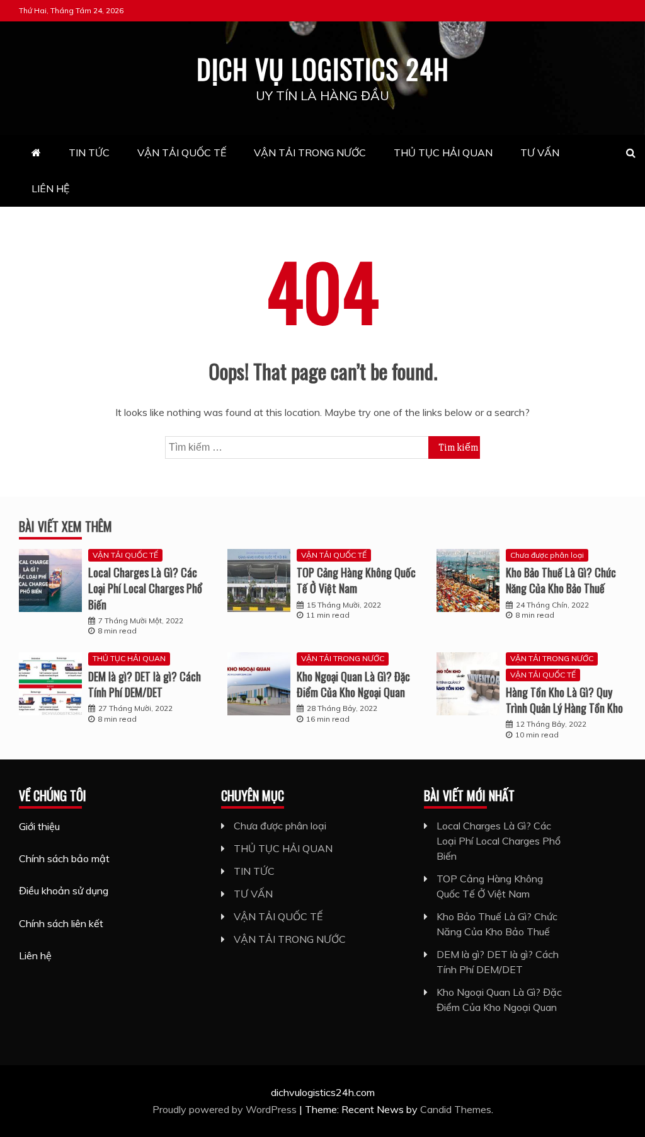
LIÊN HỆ (50, 188)
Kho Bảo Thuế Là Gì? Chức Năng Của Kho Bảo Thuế (561, 580)
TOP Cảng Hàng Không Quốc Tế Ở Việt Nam (356, 580)
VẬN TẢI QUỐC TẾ (181, 152)
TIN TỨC (89, 152)
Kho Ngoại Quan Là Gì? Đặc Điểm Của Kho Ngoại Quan (353, 684)
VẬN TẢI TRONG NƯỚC (310, 152)
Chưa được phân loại (547, 555)
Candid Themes (455, 1109)
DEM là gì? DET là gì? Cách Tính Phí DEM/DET (144, 684)
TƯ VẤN (539, 152)
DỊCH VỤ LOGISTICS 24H (323, 68)
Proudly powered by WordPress (225, 1109)
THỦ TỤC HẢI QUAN (443, 152)
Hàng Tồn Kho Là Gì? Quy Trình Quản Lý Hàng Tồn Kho (564, 700)
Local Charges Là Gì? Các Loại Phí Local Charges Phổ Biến (145, 588)
